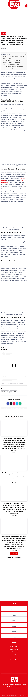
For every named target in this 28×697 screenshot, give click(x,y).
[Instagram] (14, 619)
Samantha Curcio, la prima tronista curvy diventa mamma (14, 57)
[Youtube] (14, 630)
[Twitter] (14, 614)
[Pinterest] (14, 636)
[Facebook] (14, 608)
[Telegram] (14, 625)
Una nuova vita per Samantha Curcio (13, 66)
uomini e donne (13, 391)
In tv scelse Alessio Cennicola (11, 64)
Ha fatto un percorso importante (12, 62)
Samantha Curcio (4, 391)
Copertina (3, 33)
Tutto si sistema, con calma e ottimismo (14, 68)
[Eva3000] (14, 4)
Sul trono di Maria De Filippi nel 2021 (13, 60)
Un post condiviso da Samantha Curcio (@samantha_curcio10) (15, 383)
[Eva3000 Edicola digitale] (14, 578)
